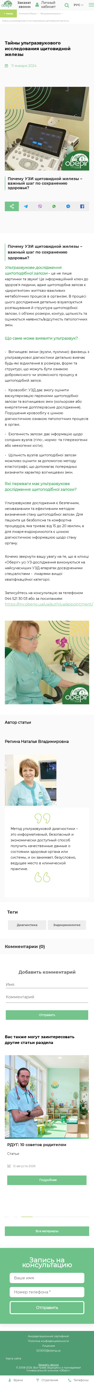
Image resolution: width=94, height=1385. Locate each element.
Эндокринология (67, 925)
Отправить (47, 1015)
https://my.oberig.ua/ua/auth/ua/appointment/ (49, 604)
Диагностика (27, 925)
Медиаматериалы (50, 13)
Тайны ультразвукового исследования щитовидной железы (35, 20)
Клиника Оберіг (28, 13)
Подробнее (48, 1180)
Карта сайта (13, 1358)
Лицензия (48, 1345)
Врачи (18, 1380)
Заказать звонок (48, 1364)
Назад (9, 13)
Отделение (49, 1380)
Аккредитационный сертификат (48, 1336)
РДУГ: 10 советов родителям (36, 1144)
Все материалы (47, 1231)
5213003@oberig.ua (48, 1350)
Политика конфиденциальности (48, 1341)
